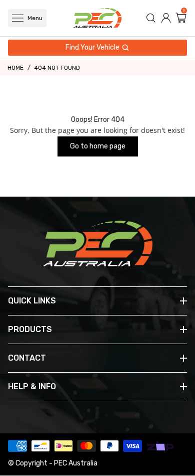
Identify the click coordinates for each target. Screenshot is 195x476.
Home (16, 67)
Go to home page (98, 146)
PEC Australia (76, 463)
